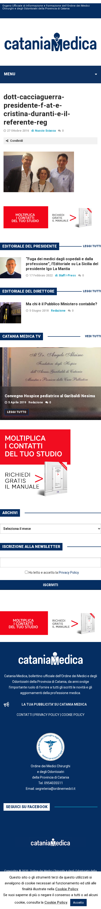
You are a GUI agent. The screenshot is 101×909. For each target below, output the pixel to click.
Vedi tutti (93, 336)
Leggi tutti (92, 246)
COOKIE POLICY (73, 715)
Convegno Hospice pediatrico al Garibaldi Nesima (50, 396)
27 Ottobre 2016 (18, 130)
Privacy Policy (69, 572)
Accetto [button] (78, 902)
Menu (9, 74)
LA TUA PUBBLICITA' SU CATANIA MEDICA (54, 704)
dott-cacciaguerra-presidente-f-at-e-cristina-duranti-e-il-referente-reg (37, 109)
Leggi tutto (16, 412)
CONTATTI (24, 715)
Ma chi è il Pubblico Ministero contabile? (61, 304)
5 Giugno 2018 (39, 310)
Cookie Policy (66, 889)
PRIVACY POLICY (46, 715)
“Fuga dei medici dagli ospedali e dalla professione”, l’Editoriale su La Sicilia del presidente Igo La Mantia (62, 264)
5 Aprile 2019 (17, 402)
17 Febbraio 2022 (41, 275)
